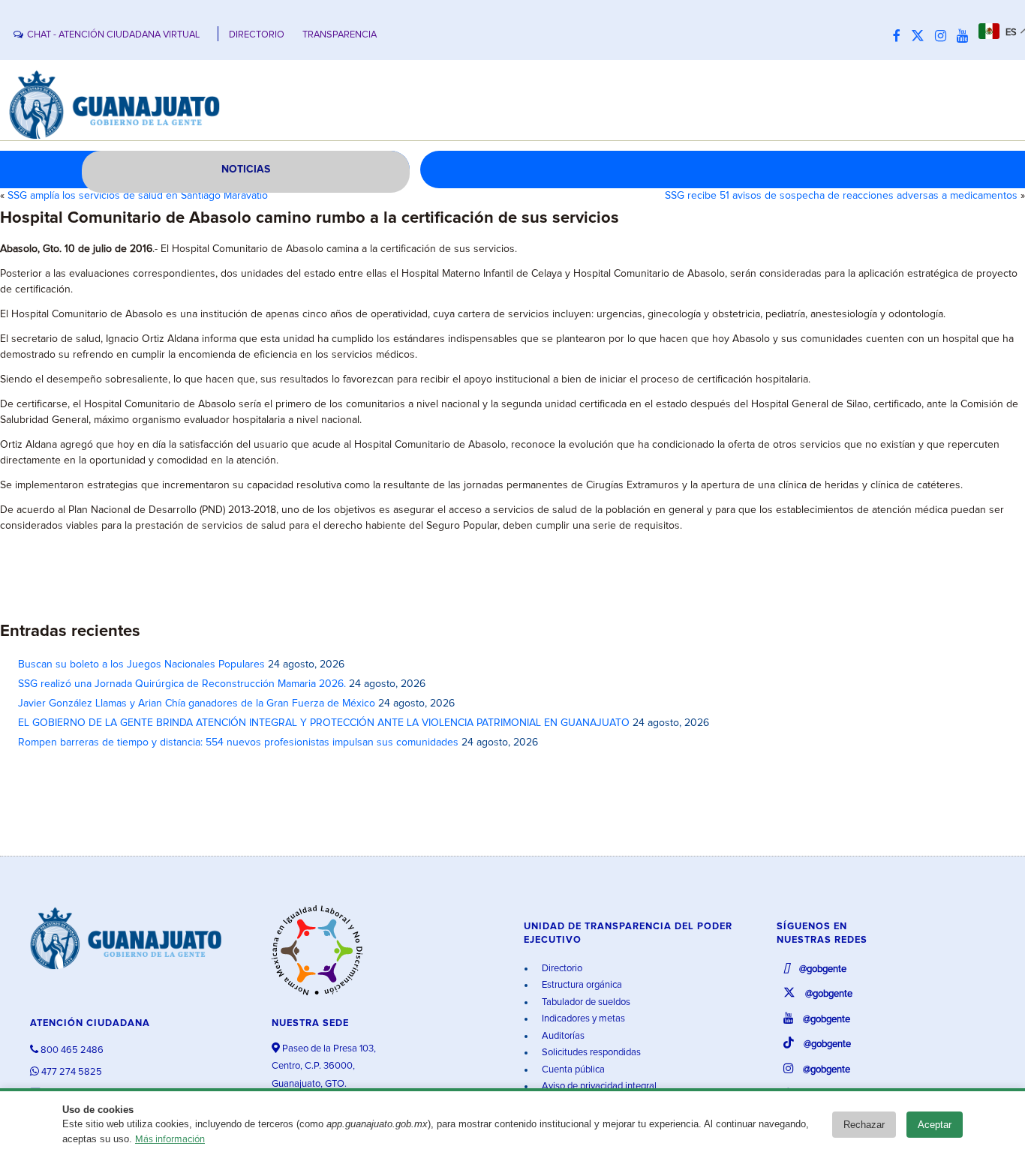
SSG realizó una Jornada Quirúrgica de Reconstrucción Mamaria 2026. (182, 684)
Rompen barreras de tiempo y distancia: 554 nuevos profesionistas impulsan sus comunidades (238, 742)
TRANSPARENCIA (339, 35)
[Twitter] (921, 37)
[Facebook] (900, 37)
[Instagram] (944, 37)
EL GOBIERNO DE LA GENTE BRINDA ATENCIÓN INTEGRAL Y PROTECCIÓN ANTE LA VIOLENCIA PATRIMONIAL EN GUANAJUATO (324, 723)
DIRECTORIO (256, 35)
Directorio (561, 969)
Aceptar (934, 1124)
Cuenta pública (572, 1070)
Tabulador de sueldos (585, 1002)
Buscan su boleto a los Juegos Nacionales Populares (141, 664)
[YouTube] (966, 37)
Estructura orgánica (581, 985)
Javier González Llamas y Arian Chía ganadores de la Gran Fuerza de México (196, 703)
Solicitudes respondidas (590, 1053)
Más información (170, 1139)
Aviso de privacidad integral (598, 1086)
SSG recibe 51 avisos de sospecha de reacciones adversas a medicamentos (841, 195)
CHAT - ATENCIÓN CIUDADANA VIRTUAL (113, 35)
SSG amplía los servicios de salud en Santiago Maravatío (138, 195)
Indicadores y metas (582, 1019)
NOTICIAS (245, 169)
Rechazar (864, 1124)
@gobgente (821, 969)
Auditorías (562, 1036)
